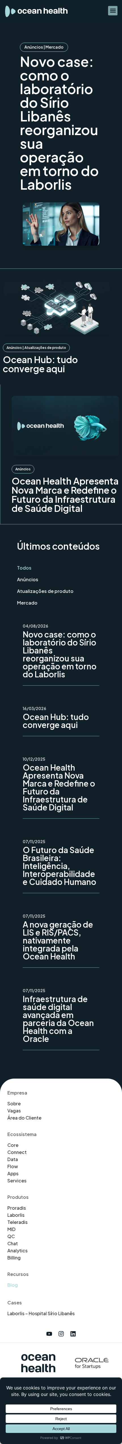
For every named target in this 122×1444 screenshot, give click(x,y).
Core (12, 1145)
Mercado (54, 46)
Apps (12, 1173)
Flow (12, 1166)
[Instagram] (61, 1334)
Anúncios (33, 46)
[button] (112, 10)
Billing (14, 1258)
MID (11, 1229)
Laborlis (15, 1215)
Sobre (14, 1103)
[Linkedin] (73, 1334)
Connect (17, 1152)
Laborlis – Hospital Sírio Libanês (41, 1313)
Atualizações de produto (45, 348)
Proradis (16, 1208)
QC (11, 1236)
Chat (12, 1243)
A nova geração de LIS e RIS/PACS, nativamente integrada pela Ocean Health (58, 940)
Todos (24, 568)
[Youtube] (49, 1334)
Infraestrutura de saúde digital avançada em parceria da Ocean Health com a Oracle (58, 1019)
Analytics (17, 1250)
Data (12, 1159)
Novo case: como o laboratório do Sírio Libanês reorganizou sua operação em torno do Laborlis (59, 123)
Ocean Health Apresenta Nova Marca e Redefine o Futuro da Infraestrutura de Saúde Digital (65, 494)
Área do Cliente (24, 1118)
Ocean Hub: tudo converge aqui (40, 364)
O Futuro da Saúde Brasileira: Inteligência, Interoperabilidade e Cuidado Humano (59, 866)
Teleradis (17, 1222)
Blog (12, 1285)
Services (16, 1181)
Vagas (14, 1111)
